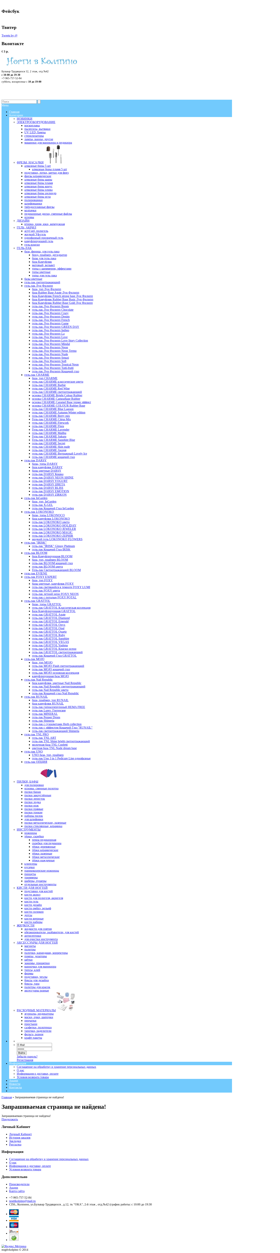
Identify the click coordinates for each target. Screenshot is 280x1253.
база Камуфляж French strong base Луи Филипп (62, 296)
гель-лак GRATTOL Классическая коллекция (61, 607)
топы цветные (41, 272)
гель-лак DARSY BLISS (47, 487)
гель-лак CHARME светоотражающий (57, 392)
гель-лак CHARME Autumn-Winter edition (58, 412)
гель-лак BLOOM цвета (47, 566)
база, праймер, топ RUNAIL (50, 700)
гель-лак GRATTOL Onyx (48, 624)
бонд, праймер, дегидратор (49, 254)
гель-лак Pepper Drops (46, 717)
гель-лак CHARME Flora (48, 426)
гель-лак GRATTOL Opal (48, 628)
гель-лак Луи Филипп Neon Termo (54, 350)
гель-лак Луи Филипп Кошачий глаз (55, 371)
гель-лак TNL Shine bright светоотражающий (61, 741)
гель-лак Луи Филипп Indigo (50, 330)
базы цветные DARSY (46, 470)
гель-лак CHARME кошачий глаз (53, 457)
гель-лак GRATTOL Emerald (50, 621)
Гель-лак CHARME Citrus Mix (51, 419)
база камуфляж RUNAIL (48, 703)
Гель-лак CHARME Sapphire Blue (53, 439)
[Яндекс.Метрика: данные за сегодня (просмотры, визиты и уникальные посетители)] (14, 1246)
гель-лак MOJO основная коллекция (55, 672)
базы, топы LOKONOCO (48, 515)
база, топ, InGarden (44, 501)
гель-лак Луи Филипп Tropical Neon (55, 364)
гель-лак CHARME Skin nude (51, 446)
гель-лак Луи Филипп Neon (50, 347)
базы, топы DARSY (45, 463)
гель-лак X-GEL (42, 505)
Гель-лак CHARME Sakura (49, 436)
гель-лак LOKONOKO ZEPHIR (52, 535)
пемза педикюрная (44, 839)
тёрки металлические (46, 857)
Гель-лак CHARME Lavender (50, 429)
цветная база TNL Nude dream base (54, 748)
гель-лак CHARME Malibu (49, 433)
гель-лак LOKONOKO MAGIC (52, 532)
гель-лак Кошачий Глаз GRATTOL (54, 655)
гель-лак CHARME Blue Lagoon (53, 409)
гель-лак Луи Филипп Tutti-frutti (53, 368)
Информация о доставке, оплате (37, 1073)
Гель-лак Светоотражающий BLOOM (56, 570)
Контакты (15, 1087)
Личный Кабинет (20, 1134)
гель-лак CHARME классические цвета (57, 381)
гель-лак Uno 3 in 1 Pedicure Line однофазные (61, 758)
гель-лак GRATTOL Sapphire (50, 638)
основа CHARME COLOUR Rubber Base (58, 405)
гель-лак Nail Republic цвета (50, 689)
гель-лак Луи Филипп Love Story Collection (60, 340)
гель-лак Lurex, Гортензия (49, 710)
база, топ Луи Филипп (46, 289)
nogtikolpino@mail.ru (22, 1201)
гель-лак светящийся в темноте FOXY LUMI (61, 587)
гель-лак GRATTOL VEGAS (50, 642)
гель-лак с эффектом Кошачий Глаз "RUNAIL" (62, 727)
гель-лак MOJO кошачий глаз (51, 669)
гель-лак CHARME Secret (48, 443)
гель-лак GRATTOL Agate (49, 614)
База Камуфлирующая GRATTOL (54, 611)
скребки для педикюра (46, 843)
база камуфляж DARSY (47, 467)
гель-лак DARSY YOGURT (50, 481)
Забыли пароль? (27, 1056)
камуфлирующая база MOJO (50, 676)
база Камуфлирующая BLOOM (52, 556)
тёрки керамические (45, 850)
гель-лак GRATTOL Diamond (51, 618)
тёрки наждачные (43, 860)
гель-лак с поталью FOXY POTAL (54, 597)
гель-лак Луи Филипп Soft (49, 361)
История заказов (19, 1137)
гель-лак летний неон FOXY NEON (55, 594)
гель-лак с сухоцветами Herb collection (57, 724)
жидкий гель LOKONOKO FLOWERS (57, 539)
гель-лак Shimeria (43, 720)
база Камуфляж (42, 261)
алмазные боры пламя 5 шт (49, 169)
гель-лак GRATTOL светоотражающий (57, 652)
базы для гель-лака (44, 258)
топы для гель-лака (44, 275)
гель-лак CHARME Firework (50, 422)
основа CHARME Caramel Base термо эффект (61, 402)
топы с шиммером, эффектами (51, 268)
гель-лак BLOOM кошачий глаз (52, 563)
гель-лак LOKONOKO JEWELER (54, 529)
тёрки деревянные (44, 846)
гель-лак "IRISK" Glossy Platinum (53, 546)
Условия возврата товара (33, 1077)
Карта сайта (17, 1191)
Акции (13, 1080)
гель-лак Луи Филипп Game (50, 323)
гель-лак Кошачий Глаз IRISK (51, 549)
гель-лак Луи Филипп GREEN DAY (55, 326)
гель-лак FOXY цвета (46, 590)
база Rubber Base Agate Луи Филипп (55, 292)
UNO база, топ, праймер (48, 755)
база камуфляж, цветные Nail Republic (56, 683)
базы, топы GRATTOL (46, 604)
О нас (20, 1070)
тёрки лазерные (42, 853)
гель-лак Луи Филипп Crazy (50, 313)
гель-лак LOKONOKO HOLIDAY (54, 525)
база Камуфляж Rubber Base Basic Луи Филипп (62, 299)
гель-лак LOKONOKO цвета (51, 522)
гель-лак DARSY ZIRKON (49, 494)
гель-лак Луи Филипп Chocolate (53, 309)
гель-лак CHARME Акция (49, 450)
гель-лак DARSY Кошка (47, 474)
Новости (14, 1084)
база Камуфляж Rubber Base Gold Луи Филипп (62, 302)
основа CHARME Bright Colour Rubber (57, 395)
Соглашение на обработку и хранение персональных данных (56, 1066)
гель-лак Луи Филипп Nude (50, 354)
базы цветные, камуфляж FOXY (53, 583)
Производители (19, 1184)
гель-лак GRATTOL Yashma (50, 645)
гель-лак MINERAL (45, 713)
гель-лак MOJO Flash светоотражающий (58, 666)
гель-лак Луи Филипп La (48, 333)
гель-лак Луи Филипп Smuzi (50, 357)
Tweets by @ (10, 35)
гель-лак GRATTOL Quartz (49, 631)
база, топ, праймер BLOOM (50, 559)
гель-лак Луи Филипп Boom (50, 306)
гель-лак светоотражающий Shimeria (55, 731)
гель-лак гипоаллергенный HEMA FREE (58, 707)
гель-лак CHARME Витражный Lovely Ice (59, 453)
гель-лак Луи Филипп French (51, 320)
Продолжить (10, 1119)
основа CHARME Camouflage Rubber (56, 398)
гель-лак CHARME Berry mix (51, 415)
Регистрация (25, 1060)
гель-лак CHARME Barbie (49, 385)
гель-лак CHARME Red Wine (51, 388)
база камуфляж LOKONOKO (51, 518)
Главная (7, 1097)
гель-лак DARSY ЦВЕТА (48, 484)
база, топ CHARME (45, 378)
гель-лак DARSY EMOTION (50, 491)
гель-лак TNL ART (44, 737)
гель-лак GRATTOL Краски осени (54, 648)
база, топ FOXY (42, 580)
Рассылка (15, 1144)
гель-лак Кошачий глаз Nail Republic (55, 693)
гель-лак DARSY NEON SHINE (53, 477)
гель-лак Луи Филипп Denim (51, 316)
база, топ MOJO (42, 662)
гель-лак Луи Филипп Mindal (51, 344)
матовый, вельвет (43, 265)
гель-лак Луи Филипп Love (50, 337)
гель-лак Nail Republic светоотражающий (58, 686)
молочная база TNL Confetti (50, 744)
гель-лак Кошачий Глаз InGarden (53, 508)
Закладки (15, 1141)
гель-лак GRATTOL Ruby (48, 635)
